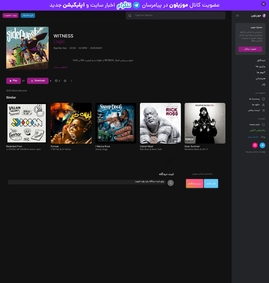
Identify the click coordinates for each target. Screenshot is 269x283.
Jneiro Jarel (35, 149)
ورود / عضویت (10, 15)
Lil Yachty (66, 149)
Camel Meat (146, 146)
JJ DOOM (10, 149)
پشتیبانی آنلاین (257, 130)
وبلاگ (262, 137)
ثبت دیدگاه (166, 174)
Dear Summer (192, 146)
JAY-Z (205, 149)
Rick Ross (144, 149)
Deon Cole (157, 149)
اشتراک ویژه (253, 137)
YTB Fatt (55, 149)
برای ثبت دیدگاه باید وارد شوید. (149, 181)
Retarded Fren (14, 146)
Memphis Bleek (192, 149)
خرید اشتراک (28, 15)
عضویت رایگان (250, 49)
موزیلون (256, 15)
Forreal (55, 146)
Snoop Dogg (101, 149)
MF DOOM (22, 149)
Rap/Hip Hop (60, 48)
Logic (59, 41)
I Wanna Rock (102, 146)
